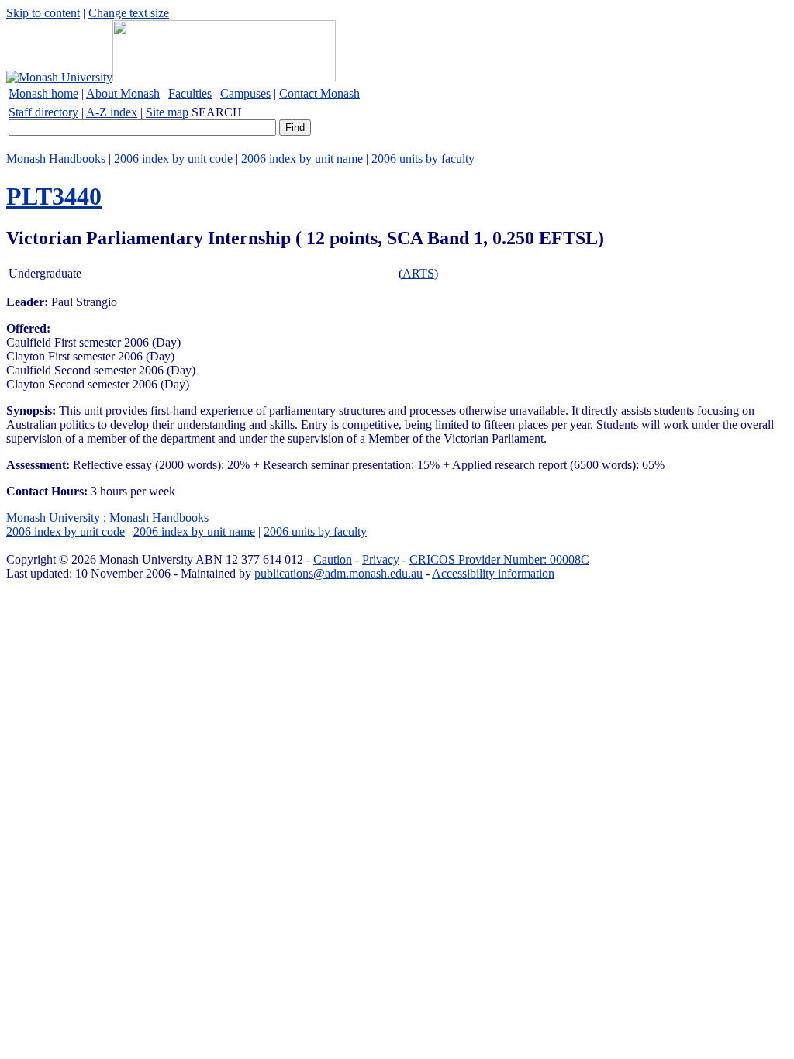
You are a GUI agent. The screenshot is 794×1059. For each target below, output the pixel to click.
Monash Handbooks (55, 158)
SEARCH (217, 112)
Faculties (190, 93)
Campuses (245, 93)
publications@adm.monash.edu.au (338, 573)
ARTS (418, 273)
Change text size (128, 12)
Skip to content (43, 12)
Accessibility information (493, 573)
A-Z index (111, 112)
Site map (167, 112)
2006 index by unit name (302, 158)
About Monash (123, 93)
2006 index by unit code (173, 158)
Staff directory (43, 112)
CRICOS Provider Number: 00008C (499, 559)
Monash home (43, 93)
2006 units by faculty (423, 158)
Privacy (380, 559)
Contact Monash (319, 93)
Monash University (53, 517)
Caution (332, 559)
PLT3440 (54, 196)
